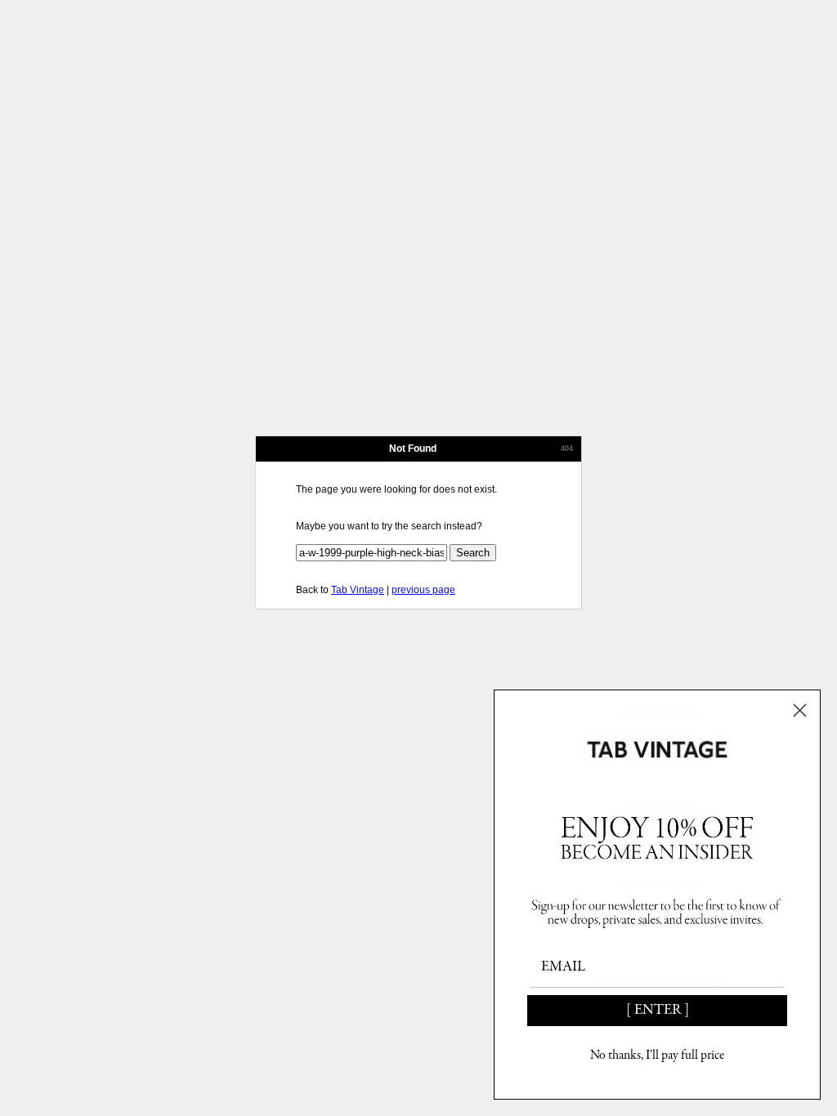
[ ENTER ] (657, 1010)
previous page (423, 590)
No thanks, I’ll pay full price (657, 1056)
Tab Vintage (357, 590)
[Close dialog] (800, 710)
